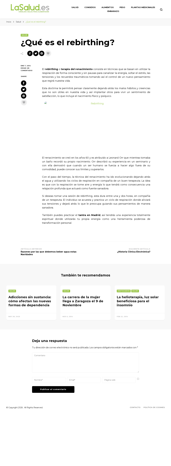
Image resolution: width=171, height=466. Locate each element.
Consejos (90, 7)
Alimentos (108, 7)
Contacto (135, 407)
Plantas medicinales (143, 7)
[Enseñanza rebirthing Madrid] (96, 127)
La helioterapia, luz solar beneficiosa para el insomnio (138, 301)
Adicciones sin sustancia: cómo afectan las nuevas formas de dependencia (29, 301)
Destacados (124, 291)
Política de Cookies (154, 407)
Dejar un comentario (29, 69)
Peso (122, 7)
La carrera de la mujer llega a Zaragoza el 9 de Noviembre (83, 301)
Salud (75, 7)
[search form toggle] (161, 9)
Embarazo (113, 11)
